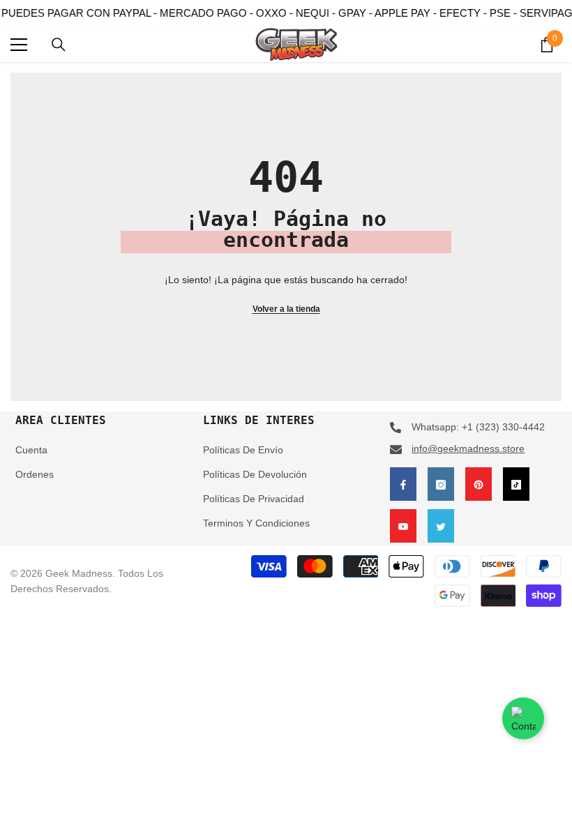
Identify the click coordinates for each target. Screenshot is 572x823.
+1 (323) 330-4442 (503, 426)
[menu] (18, 44)
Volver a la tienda (286, 309)
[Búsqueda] (58, 44)
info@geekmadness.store (468, 448)
